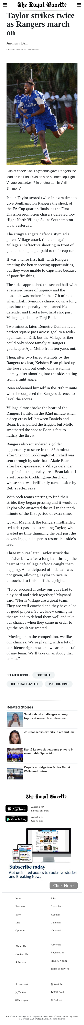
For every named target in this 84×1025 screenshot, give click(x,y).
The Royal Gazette (25, 684)
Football (43, 675)
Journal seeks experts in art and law (49, 732)
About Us (20, 946)
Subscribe (20, 962)
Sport (18, 914)
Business (20, 906)
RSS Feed (58, 992)
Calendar (56, 922)
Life (17, 922)
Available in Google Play (37, 818)
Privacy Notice (59, 960)
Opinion (20, 930)
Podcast (57, 1000)
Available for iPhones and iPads (40, 808)
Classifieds (57, 906)
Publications (59, 684)
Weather (55, 914)
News (18, 898)
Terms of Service (60, 968)
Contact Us (21, 954)
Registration (57, 952)
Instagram (23, 1000)
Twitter (22, 992)
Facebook (22, 984)
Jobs (53, 898)
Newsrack (56, 930)
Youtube (58, 984)
